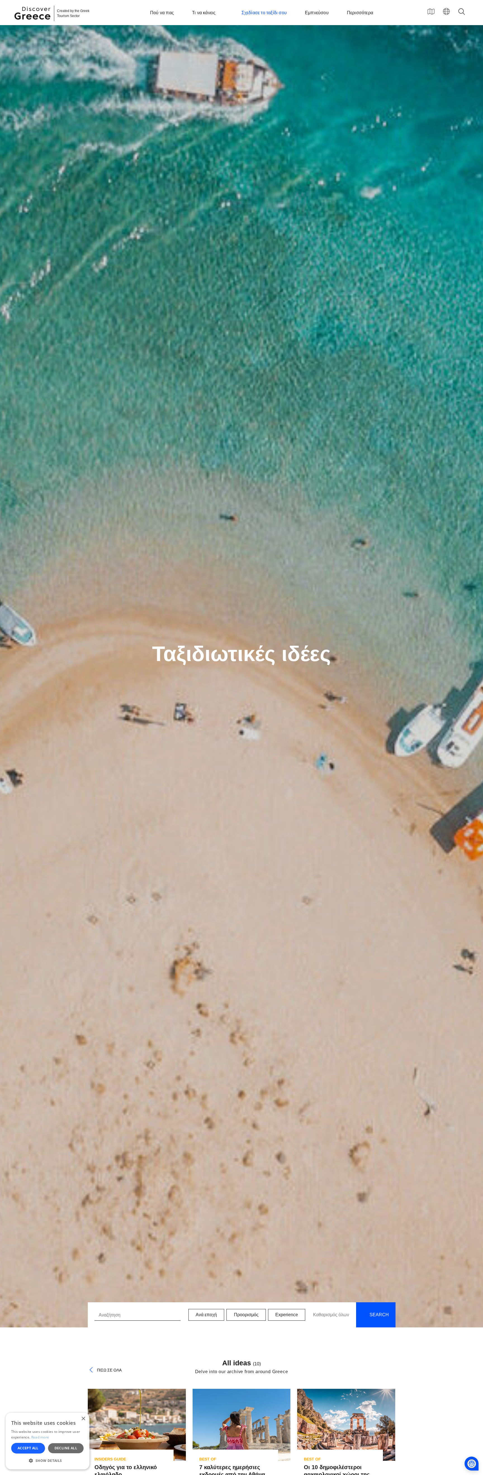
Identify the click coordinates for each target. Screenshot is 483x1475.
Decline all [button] (66, 1448)
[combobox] (161, 1112)
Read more (40, 1437)
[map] (431, 11)
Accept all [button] (28, 1448)
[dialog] (47, 1441)
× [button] (83, 1419)
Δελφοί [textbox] (112, 1112)
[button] (47, 1460)
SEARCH (378, 1314)
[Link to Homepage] (33, 23)
